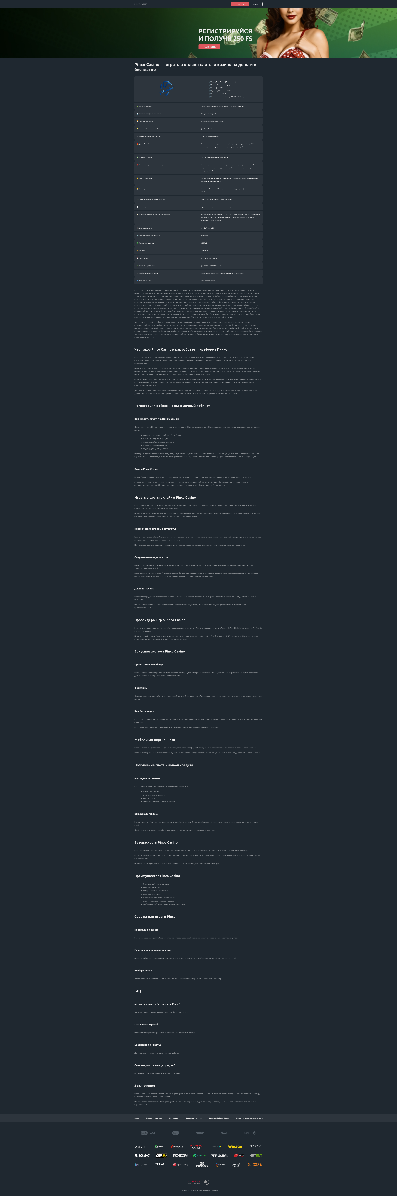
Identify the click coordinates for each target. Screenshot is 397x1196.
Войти (256, 4)
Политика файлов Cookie (219, 1118)
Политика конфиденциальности (249, 1118)
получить (209, 46)
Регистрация (240, 4)
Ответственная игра (154, 1118)
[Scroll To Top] (267, 1190)
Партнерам (173, 1118)
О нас (136, 1118)
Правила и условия (193, 1118)
